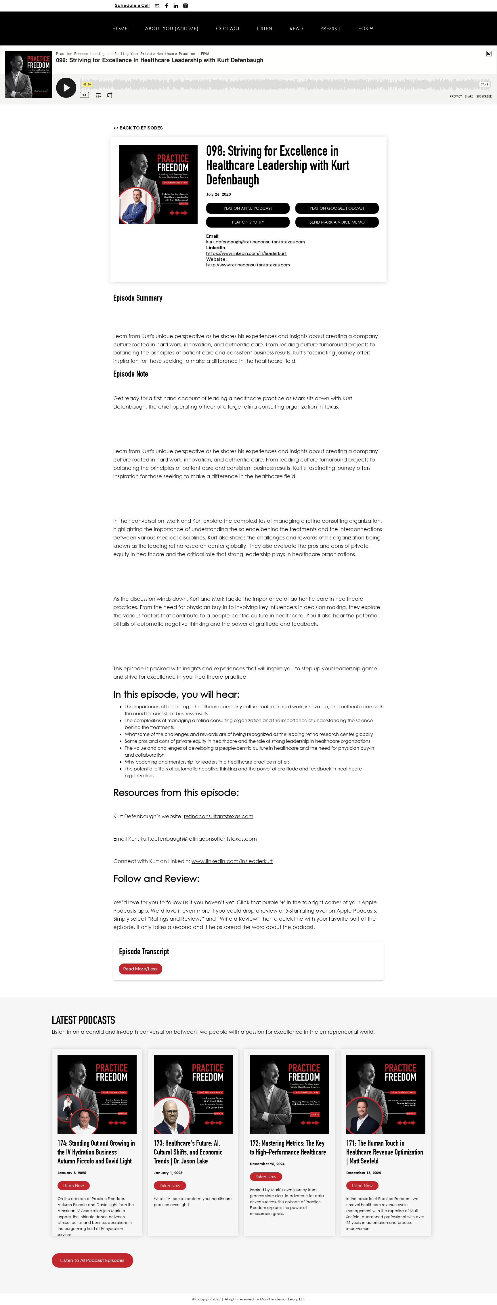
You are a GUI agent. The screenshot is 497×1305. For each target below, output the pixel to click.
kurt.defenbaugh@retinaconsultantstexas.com (255, 242)
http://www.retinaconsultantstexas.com (248, 265)
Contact (228, 28)
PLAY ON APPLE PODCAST (248, 208)
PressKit (330, 28)
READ (296, 28)
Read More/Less (140, 969)
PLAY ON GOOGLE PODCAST (337, 208)
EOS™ (365, 28)
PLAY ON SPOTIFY (248, 222)
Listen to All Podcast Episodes (92, 1260)
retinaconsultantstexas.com (218, 816)
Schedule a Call (132, 5)
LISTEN (264, 28)
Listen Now (73, 1185)
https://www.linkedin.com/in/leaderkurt (246, 253)
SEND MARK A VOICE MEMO (337, 222)
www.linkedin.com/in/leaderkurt (232, 861)
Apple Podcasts (356, 910)
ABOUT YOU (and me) (172, 28)
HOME (120, 28)
